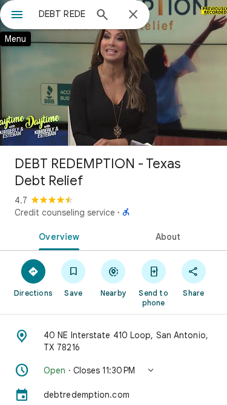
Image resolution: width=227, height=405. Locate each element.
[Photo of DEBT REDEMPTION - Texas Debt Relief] (113, 73)
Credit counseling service (65, 212)
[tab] (56, 235)
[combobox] (62, 14)
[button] (113, 370)
